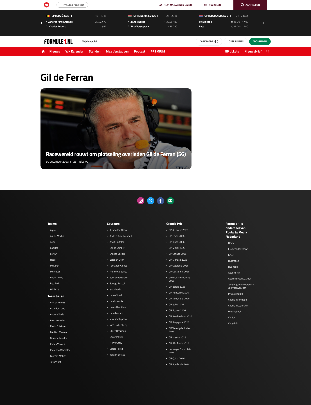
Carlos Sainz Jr (116, 248)
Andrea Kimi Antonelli (120, 236)
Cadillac (54, 248)
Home (231, 243)
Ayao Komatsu (58, 320)
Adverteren (234, 272)
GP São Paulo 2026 (179, 343)
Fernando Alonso (118, 265)
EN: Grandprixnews (238, 249)
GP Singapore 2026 (179, 322)
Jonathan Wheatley (60, 350)
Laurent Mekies (58, 356)
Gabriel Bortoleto (118, 277)
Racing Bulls (56, 277)
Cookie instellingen (238, 305)
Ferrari (53, 254)
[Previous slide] (41, 23)
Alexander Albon (118, 230)
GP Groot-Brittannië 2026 (179, 279)
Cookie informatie (237, 299)
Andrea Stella (57, 314)
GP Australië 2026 (178, 230)
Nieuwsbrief (253, 51)
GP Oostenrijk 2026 (179, 271)
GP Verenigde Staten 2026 (180, 330)
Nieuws (54, 51)
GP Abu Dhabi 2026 (179, 364)
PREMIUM (158, 51)
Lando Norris (116, 301)
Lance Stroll (115, 295)
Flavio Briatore (58, 326)
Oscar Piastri (116, 337)
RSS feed (233, 267)
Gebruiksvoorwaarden (239, 278)
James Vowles (57, 344)
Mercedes (55, 271)
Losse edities (235, 41)
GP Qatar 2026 (176, 358)
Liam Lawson (116, 313)
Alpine (53, 230)
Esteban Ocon (116, 259)
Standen (94, 51)
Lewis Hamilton (117, 307)
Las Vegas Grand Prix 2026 (180, 351)
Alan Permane (57, 308)
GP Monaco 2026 (178, 259)
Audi (52, 242)
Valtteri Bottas (117, 354)
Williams (54, 289)
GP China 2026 (176, 236)
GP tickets (232, 51)
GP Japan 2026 (176, 242)
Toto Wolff (55, 362)
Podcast (139, 51)
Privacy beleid (235, 293)
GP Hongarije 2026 (179, 292)
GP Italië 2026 (176, 304)
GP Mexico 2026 (177, 337)
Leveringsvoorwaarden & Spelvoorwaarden (241, 286)
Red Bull (54, 283)
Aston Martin (57, 236)
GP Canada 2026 (177, 254)
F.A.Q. (231, 255)
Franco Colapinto (118, 271)
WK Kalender (74, 51)
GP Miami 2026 (177, 248)
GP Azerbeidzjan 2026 (180, 316)
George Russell (117, 283)
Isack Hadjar (115, 289)
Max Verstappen (117, 51)
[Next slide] (264, 23)
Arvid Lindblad (116, 242)
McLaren (54, 265)
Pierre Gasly (115, 343)
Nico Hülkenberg (118, 325)
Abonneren (260, 41)
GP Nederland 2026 (179, 298)
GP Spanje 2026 (177, 310)
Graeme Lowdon (58, 338)
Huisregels (233, 261)
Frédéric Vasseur (59, 332)
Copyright (233, 323)
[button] (250, 5)
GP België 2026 (177, 286)
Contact (232, 317)
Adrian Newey (57, 302)
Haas (53, 259)
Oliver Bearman (117, 331)
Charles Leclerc (117, 254)
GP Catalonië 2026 (178, 265)
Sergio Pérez (116, 349)
